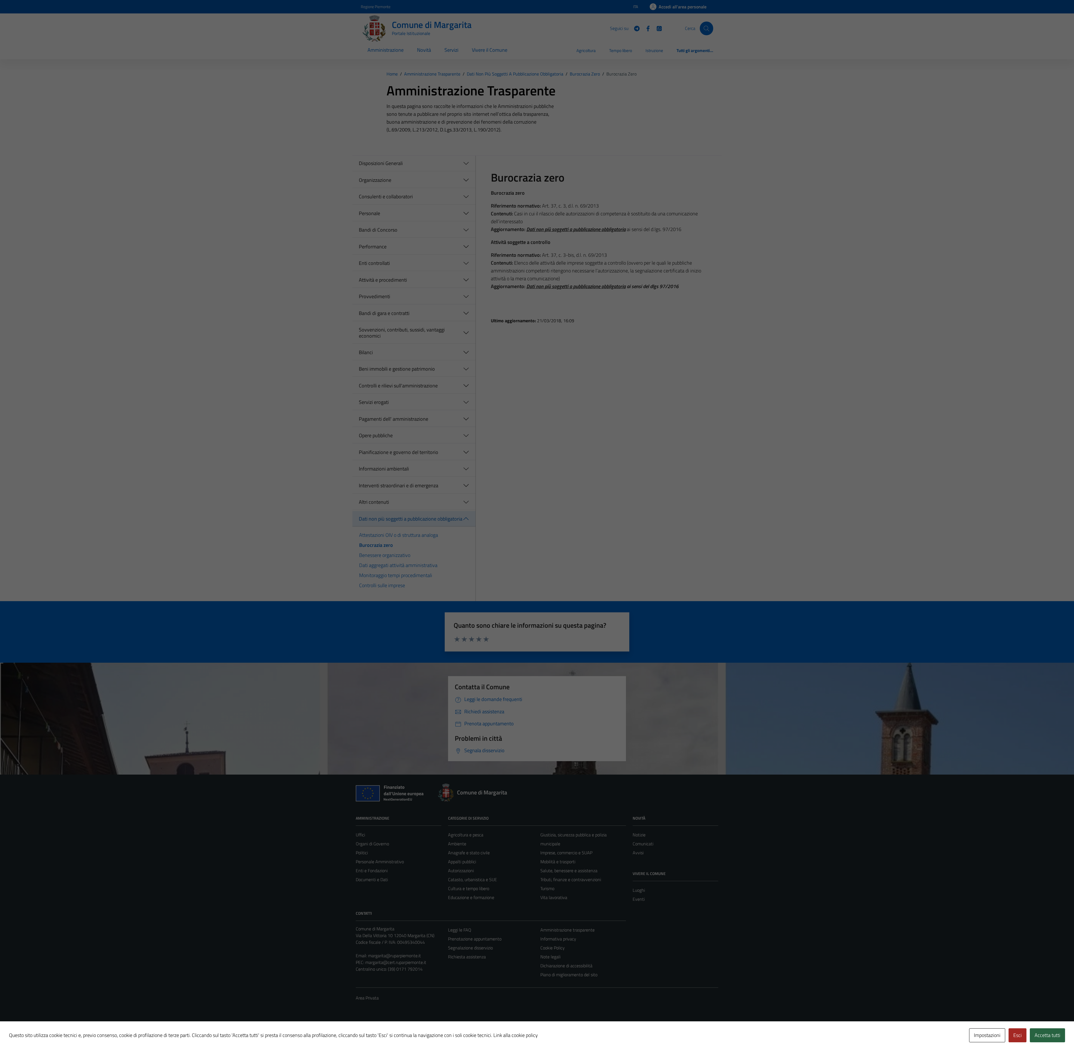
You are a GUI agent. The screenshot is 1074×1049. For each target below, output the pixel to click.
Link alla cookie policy (515, 1035)
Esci (1017, 1035)
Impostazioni (987, 1035)
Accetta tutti (1047, 1035)
